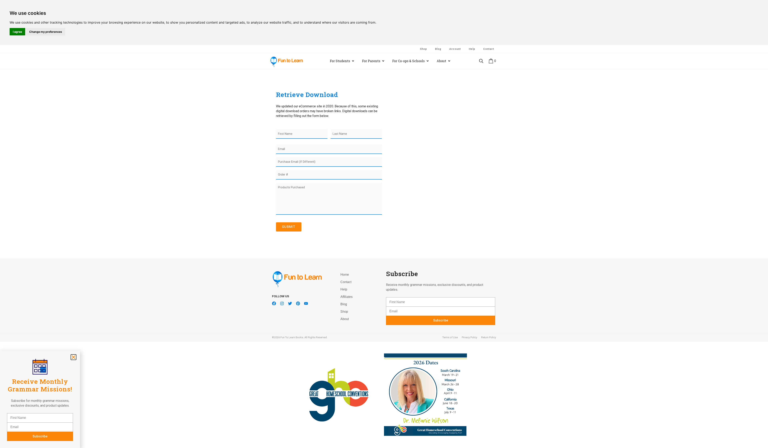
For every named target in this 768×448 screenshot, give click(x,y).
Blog (438, 48)
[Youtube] (306, 303)
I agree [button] (17, 31)
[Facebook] (274, 303)
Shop (423, 48)
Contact (488, 48)
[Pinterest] (298, 303)
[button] (73, 357)
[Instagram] (282, 303)
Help (472, 48)
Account (455, 48)
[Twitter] (290, 303)
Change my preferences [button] (45, 31)
